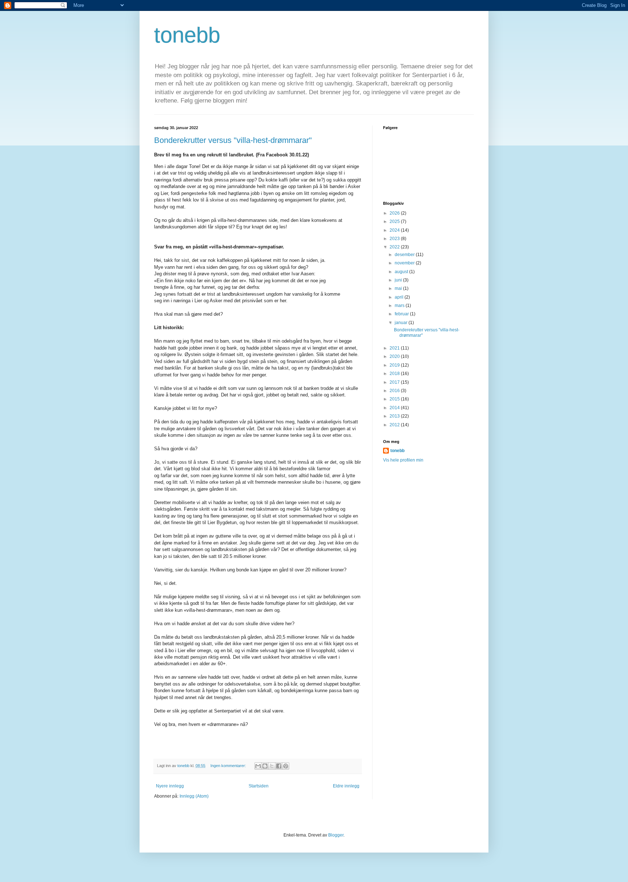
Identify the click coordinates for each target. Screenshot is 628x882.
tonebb (187, 35)
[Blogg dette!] (265, 766)
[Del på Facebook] (278, 766)
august (402, 271)
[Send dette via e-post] (258, 766)
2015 (395, 399)
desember (405, 254)
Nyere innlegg (170, 786)
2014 (395, 407)
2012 (395, 424)
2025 (395, 221)
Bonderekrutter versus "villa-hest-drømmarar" (233, 140)
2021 (395, 348)
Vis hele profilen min (403, 460)
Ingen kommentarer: (228, 765)
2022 (395, 247)
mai (399, 288)
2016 (395, 390)
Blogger (335, 835)
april (399, 297)
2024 (395, 230)
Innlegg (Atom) (194, 796)
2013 (395, 416)
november (405, 263)
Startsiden (259, 786)
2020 (395, 356)
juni (399, 280)
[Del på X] (271, 766)
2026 (395, 213)
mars (400, 305)
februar (402, 313)
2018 (395, 373)
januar (401, 322)
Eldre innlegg (346, 786)
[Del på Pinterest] (285, 766)
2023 (395, 238)
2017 (395, 382)
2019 (395, 365)
